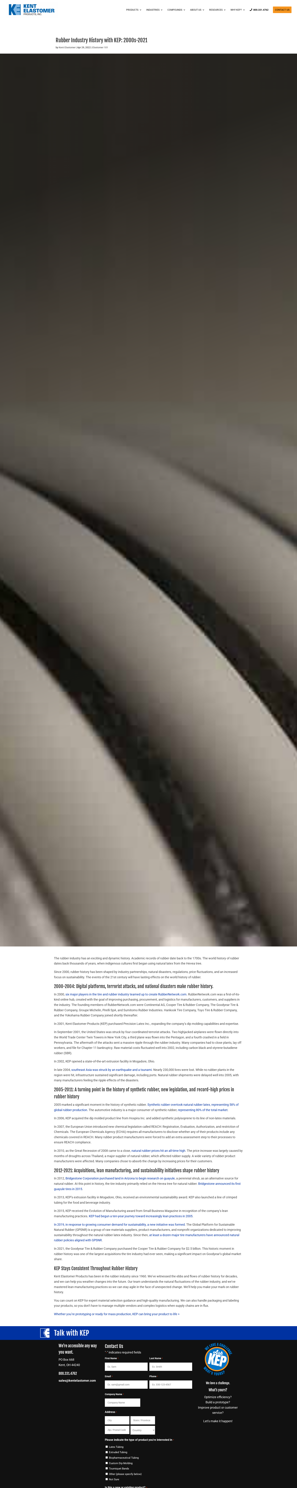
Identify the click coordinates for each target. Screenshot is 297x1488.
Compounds (174, 10)
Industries (153, 10)
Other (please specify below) (125, 1474)
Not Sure (114, 1479)
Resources (216, 10)
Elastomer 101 (100, 47)
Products (132, 10)
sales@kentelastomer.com (77, 1380)
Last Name (156, 1358)
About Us (195, 10)
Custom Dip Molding (121, 1463)
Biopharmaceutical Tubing (124, 1457)
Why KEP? (236, 10)
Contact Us (282, 9)
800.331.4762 (260, 10)
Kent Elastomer (67, 47)
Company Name (114, 1394)
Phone (153, 1376)
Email (109, 1376)
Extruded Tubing (118, 1452)
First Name (111, 1358)
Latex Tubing (116, 1446)
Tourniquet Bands (119, 1468)
